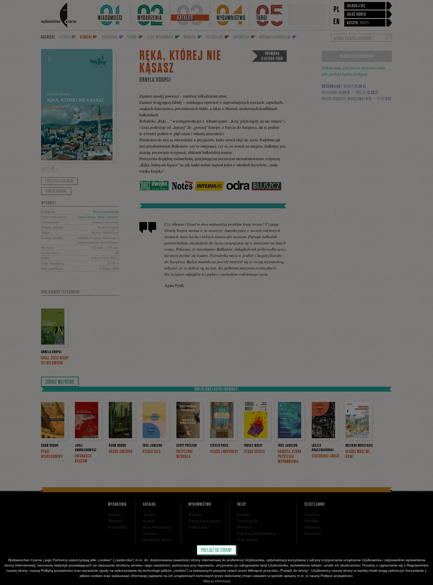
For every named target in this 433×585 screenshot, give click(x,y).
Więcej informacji (216, 581)
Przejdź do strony (216, 550)
